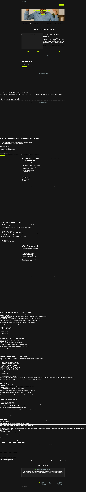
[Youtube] (26, 486)
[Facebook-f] (22, 486)
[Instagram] (24, 486)
